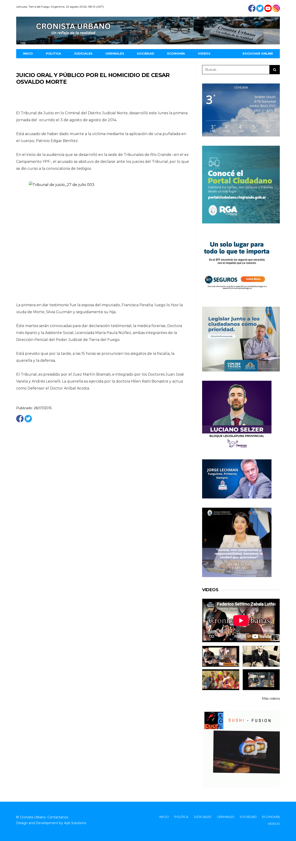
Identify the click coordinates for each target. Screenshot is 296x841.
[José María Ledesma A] (261, 679)
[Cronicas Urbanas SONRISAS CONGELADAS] (220, 679)
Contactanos (57, 817)
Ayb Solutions (75, 823)
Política (53, 53)
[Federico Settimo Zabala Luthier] (220, 656)
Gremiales (114, 53)
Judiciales (83, 53)
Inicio (28, 53)
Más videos (271, 698)
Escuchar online (258, 53)
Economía (176, 53)
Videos (204, 53)
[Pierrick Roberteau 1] (261, 656)
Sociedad (145, 53)
